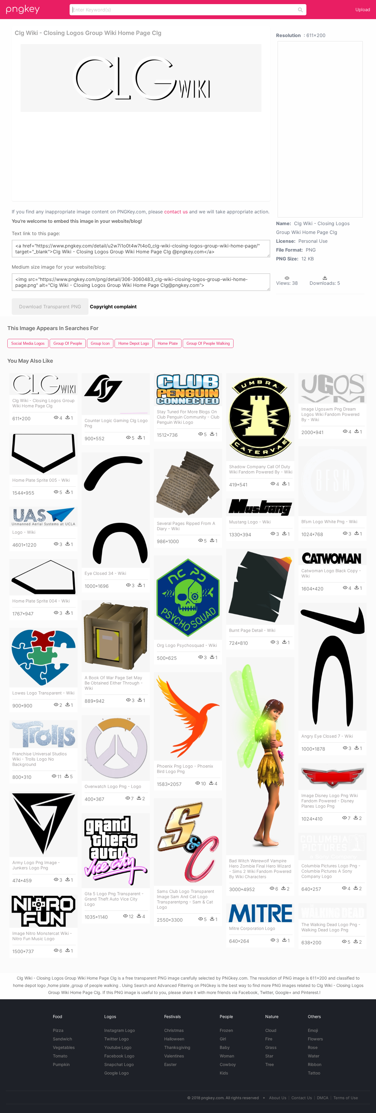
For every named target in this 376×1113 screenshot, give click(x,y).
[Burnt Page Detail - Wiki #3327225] (260, 587)
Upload (362, 9)
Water (313, 1055)
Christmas (174, 1030)
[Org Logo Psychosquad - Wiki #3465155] (188, 597)
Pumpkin (61, 1064)
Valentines (174, 1055)
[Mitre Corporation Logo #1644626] (260, 913)
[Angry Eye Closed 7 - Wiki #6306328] (332, 667)
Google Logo (116, 1072)
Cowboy (228, 1064)
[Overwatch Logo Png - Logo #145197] (116, 748)
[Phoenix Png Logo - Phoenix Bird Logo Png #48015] (188, 716)
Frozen (226, 1030)
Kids (224, 1072)
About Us (277, 1097)
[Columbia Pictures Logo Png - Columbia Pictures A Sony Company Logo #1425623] (332, 846)
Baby (225, 1047)
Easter (170, 1064)
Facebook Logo (119, 1055)
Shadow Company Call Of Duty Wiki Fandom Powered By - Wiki (260, 469)
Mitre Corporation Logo (252, 928)
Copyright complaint (113, 306)
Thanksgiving (177, 1047)
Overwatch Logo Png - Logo (113, 786)
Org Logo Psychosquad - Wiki (187, 645)
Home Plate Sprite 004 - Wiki (41, 600)
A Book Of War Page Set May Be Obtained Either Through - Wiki (114, 683)
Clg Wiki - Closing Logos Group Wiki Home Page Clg (43, 403)
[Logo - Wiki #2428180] (43, 517)
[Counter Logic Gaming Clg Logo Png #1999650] (116, 394)
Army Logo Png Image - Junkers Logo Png (36, 865)
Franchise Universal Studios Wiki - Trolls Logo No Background (39, 759)
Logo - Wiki (23, 532)
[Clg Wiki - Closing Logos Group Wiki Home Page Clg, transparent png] (141, 78)
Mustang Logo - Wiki (250, 521)
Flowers (315, 1038)
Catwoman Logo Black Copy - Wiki (331, 573)
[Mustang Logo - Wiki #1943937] (260, 507)
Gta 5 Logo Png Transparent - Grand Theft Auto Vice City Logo (114, 899)
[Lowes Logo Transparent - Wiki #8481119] (43, 657)
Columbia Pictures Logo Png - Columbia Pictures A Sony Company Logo (330, 871)
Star (269, 1055)
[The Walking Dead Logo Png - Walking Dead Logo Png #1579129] (332, 911)
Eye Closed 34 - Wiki (105, 573)
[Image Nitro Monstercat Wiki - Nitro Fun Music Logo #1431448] (43, 911)
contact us (176, 212)
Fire (268, 1038)
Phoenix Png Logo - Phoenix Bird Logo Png (185, 769)
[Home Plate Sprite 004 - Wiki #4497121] (43, 577)
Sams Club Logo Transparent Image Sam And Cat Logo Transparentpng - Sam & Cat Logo (185, 899)
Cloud (270, 1030)
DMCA (322, 1097)
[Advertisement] (142, 156)
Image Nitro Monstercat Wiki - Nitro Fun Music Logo (42, 936)
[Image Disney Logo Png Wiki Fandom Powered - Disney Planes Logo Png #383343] (332, 776)
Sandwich (62, 1038)
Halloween (174, 1038)
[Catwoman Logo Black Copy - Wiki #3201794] (332, 556)
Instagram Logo (119, 1030)
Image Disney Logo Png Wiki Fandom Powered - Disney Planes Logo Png (329, 801)
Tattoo (314, 1072)
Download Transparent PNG (50, 306)
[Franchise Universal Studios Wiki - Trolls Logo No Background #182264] (43, 734)
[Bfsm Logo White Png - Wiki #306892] (332, 481)
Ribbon (314, 1064)
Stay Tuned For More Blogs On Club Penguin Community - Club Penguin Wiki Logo (188, 417)
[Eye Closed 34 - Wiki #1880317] (116, 510)
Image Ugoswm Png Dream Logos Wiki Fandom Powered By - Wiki (330, 414)
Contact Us (301, 1097)
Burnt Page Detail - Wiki (252, 630)
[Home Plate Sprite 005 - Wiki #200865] (43, 454)
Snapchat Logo (119, 1064)
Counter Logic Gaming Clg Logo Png (116, 423)
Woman (227, 1055)
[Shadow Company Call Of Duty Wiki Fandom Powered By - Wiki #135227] (260, 417)
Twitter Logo (116, 1038)
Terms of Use (345, 1097)
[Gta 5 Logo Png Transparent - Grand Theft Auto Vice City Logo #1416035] (116, 850)
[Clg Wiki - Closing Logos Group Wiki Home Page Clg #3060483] (43, 384)
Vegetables (64, 1047)
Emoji (313, 1030)
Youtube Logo (117, 1047)
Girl (223, 1038)
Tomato (60, 1055)
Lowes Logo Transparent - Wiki (43, 692)
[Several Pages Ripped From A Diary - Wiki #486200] (188, 483)
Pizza (58, 1030)
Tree (269, 1064)
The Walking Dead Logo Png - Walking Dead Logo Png (330, 927)
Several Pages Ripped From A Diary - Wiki (186, 526)
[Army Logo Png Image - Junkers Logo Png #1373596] (43, 824)
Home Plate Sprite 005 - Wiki (41, 480)
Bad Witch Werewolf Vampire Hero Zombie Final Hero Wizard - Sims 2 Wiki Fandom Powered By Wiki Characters (260, 868)
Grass (271, 1047)
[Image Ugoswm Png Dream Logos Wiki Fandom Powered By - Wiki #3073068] (332, 388)
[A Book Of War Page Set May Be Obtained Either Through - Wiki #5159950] (116, 636)
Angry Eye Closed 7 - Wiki (327, 736)
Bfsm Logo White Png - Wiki (329, 521)
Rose (313, 1047)
